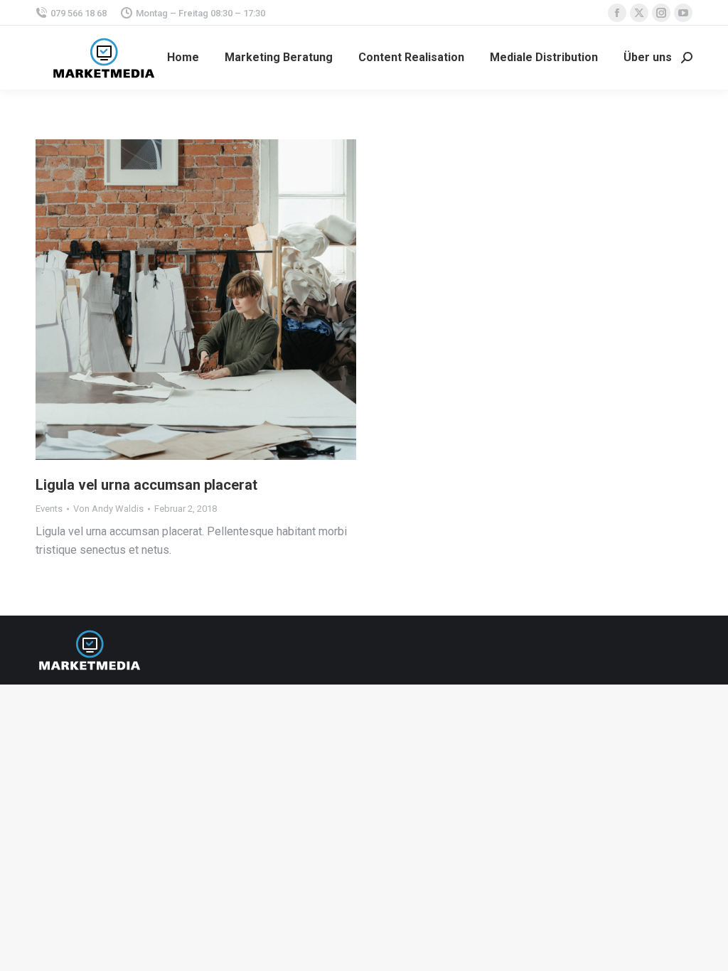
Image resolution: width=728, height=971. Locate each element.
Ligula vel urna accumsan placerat (146, 484)
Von (108, 508)
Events (49, 508)
